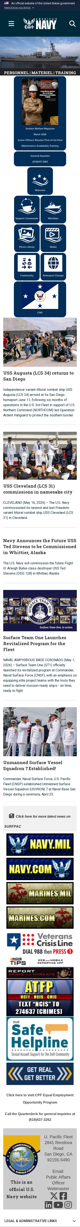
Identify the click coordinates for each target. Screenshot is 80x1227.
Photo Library (27, 247)
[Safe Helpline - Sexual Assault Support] (40, 1038)
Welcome (40, 190)
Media (53, 247)
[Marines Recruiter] (40, 916)
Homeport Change (53, 275)
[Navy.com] (40, 867)
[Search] (70, 24)
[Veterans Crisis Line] (40, 942)
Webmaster (58, 1188)
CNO (40, 312)
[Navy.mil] (40, 843)
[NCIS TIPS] (40, 967)
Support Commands (26, 218)
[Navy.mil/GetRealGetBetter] (40, 1072)
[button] (19, 8)
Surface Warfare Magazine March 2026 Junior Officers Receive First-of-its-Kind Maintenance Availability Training (40, 137)
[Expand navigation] (9, 24)
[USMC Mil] (40, 892)
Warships (53, 218)
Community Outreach (26, 277)
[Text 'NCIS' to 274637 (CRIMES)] (40, 997)
